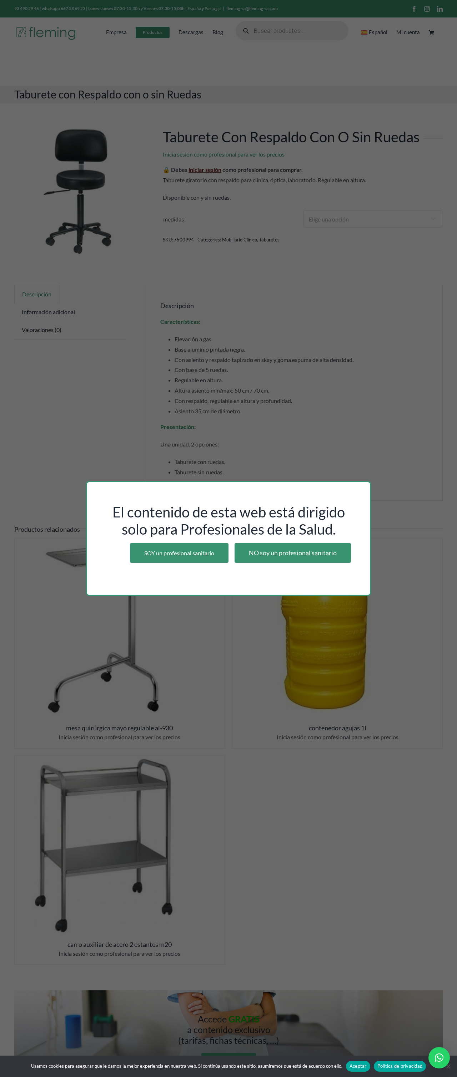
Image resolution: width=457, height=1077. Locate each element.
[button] (439, 1057)
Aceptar (358, 1066)
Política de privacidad (400, 1066)
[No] (448, 1066)
